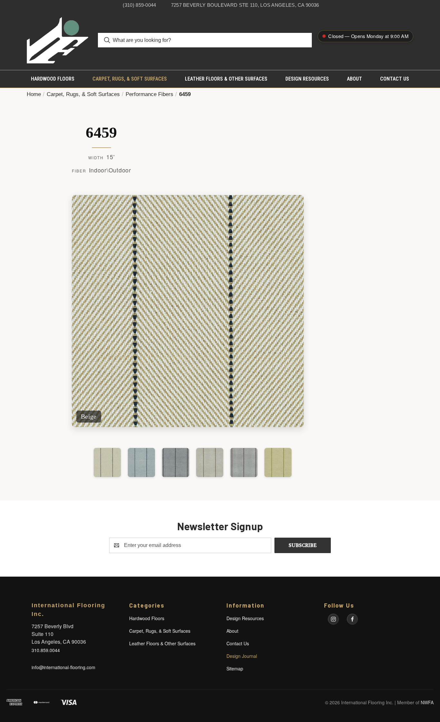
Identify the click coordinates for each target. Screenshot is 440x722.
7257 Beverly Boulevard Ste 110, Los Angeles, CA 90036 (245, 5)
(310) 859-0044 (139, 5)
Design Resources (307, 79)
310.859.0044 (46, 650)
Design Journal (241, 656)
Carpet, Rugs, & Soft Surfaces (129, 79)
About (354, 79)
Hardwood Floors (52, 79)
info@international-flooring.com (63, 667)
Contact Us (394, 79)
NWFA (427, 702)
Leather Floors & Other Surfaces (226, 79)
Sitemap (234, 668)
